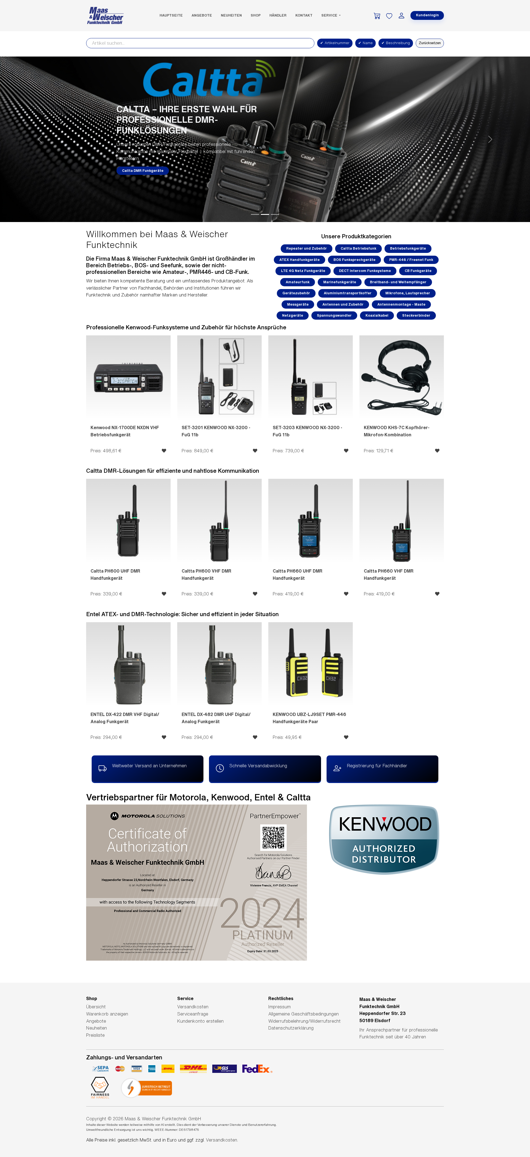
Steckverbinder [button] (416, 315)
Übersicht (96, 1006)
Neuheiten (231, 15)
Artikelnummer (334, 43)
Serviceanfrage (192, 1014)
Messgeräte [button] (298, 304)
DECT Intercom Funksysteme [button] (365, 270)
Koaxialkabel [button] (376, 315)
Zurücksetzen (430, 43)
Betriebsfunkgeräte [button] (408, 248)
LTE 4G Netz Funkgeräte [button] (303, 270)
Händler (278, 15)
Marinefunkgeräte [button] (339, 282)
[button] (40, 139)
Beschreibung (395, 43)
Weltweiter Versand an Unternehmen (149, 765)
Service (329, 15)
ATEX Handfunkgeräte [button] (299, 259)
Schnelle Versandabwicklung (258, 765)
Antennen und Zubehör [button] (343, 304)
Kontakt (303, 15)
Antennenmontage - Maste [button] (401, 304)
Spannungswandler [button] (334, 315)
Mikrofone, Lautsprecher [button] (407, 293)
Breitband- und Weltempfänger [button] (398, 282)
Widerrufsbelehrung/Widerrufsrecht (304, 1021)
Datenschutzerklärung (291, 1028)
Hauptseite (171, 15)
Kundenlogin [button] (427, 15)
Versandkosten (192, 1006)
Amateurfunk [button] (297, 282)
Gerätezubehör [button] (296, 293)
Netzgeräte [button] (292, 315)
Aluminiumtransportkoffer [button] (348, 293)
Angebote (202, 15)
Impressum (279, 1006)
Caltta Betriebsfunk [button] (358, 248)
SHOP (256, 15)
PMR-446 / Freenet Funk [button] (411, 259)
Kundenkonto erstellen (200, 1021)
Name (365, 43)
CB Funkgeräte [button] (418, 270)
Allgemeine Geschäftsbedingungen (303, 1014)
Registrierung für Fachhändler (377, 765)
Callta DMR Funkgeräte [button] (142, 170)
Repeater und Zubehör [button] (306, 248)
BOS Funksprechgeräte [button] (354, 259)
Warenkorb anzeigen (107, 1014)
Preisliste (95, 1035)
